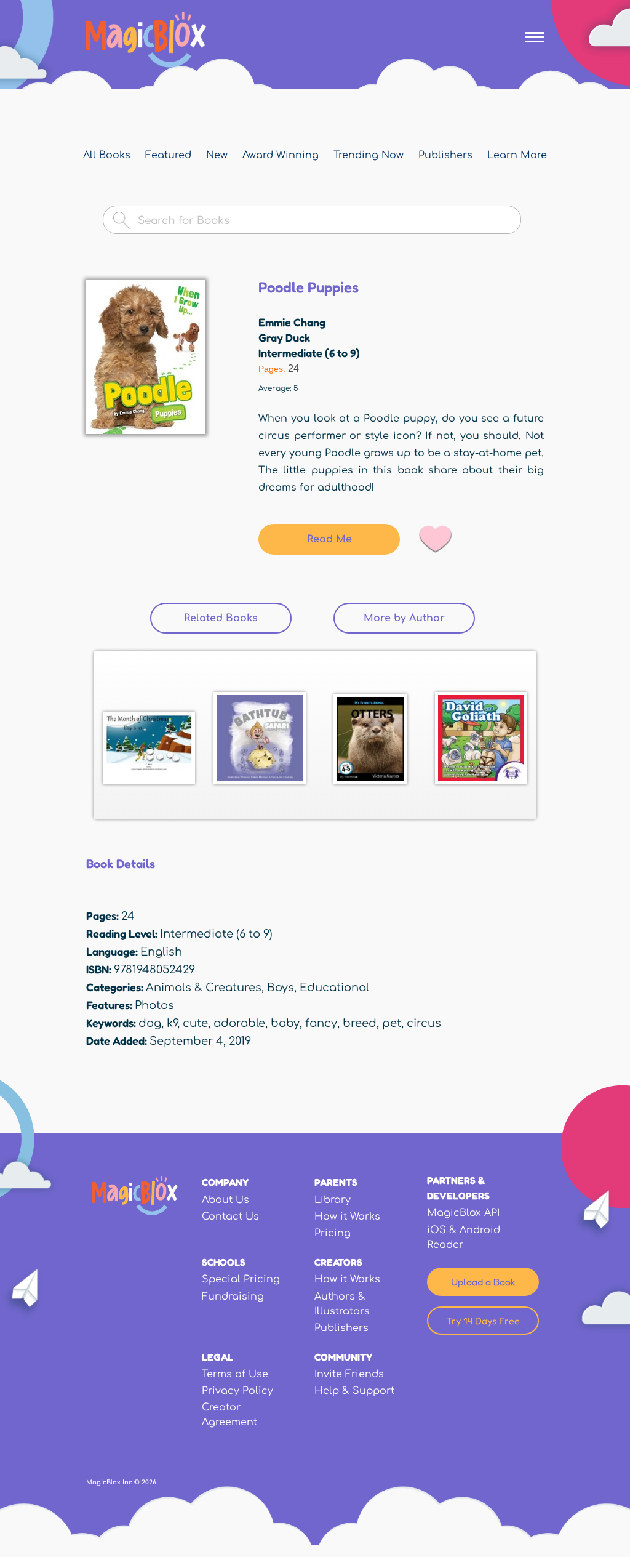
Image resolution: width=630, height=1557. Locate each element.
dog (149, 1023)
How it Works (347, 1216)
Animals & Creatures (203, 987)
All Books (106, 155)
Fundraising (233, 1296)
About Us (225, 1199)
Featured (168, 155)
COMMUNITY (343, 1357)
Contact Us (230, 1216)
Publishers (445, 155)
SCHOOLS (223, 1262)
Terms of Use (235, 1374)
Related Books (238, 618)
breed (360, 1023)
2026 (149, 1482)
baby (285, 1023)
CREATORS (338, 1262)
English (161, 952)
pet (391, 1023)
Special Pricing (241, 1279)
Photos (154, 1005)
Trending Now (368, 155)
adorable (239, 1023)
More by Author (404, 618)
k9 (172, 1023)
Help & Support (354, 1390)
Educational (334, 987)
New (217, 155)
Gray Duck (284, 337)
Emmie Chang (291, 322)
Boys (280, 987)
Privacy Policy (237, 1390)
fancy (321, 1023)
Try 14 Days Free (483, 1320)
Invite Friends (349, 1374)
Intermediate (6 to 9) (309, 353)
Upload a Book (483, 1282)
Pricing (332, 1233)
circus (424, 1023)
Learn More (517, 155)
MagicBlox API (463, 1212)
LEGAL (217, 1357)
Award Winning (280, 155)
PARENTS (335, 1182)
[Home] (146, 40)
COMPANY (225, 1182)
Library (332, 1199)
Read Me (329, 539)
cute (195, 1023)
